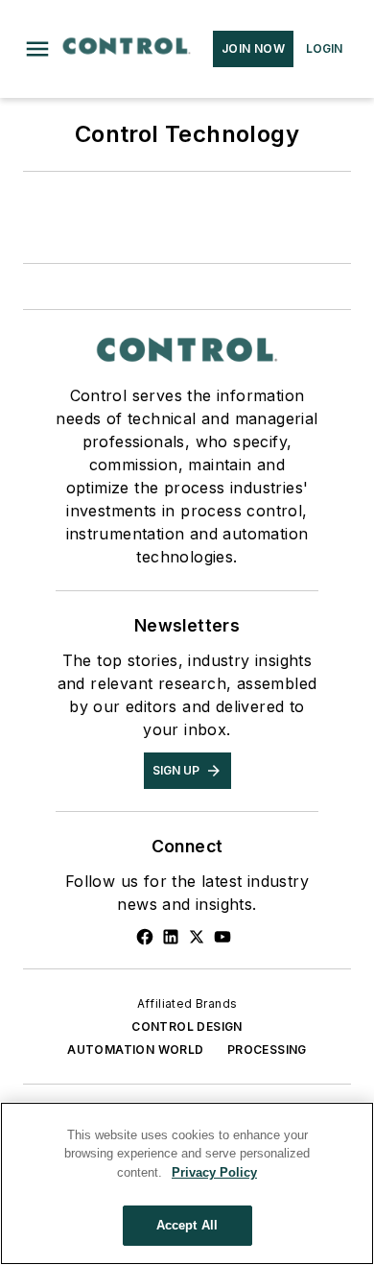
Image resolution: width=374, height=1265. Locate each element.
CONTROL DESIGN (187, 1026)
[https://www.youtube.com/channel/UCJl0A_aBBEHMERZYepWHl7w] (222, 936)
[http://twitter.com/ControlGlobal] (196, 936)
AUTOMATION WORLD (135, 1049)
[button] (37, 49)
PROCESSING (267, 1049)
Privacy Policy (214, 1172)
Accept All (187, 1225)
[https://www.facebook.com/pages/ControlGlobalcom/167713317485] (144, 936)
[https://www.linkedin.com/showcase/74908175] (170, 936)
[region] (187, 1183)
